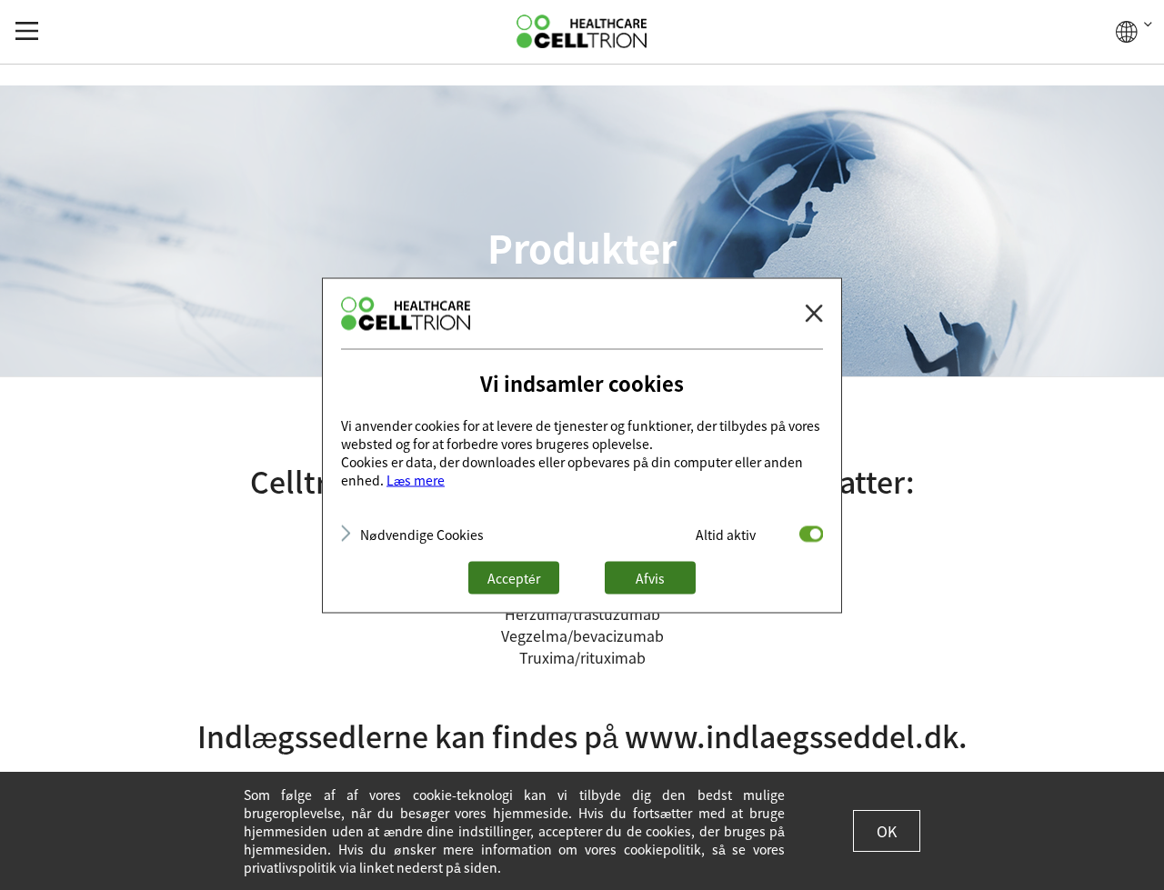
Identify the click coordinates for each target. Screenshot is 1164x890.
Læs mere (415, 479)
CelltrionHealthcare (582, 31)
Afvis (650, 577)
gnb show (26, 31)
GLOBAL (1134, 32)
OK (887, 831)
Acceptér (513, 577)
